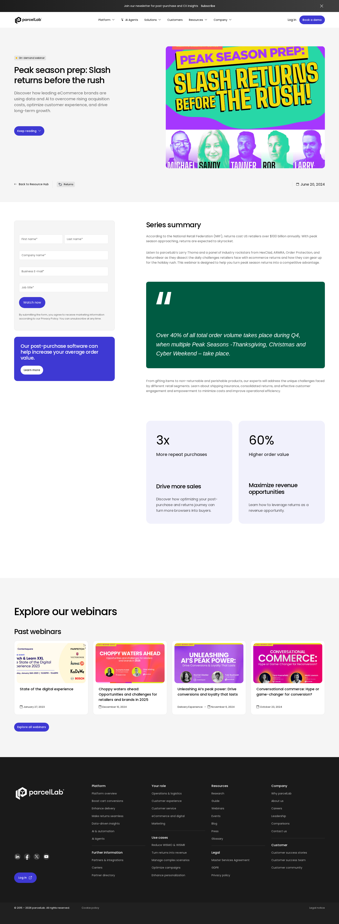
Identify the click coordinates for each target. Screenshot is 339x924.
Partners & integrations (107, 860)
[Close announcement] (322, 6)
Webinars (217, 808)
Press (215, 831)
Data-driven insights (106, 824)
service (171, 808)
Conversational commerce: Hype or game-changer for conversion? (287, 692)
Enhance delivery (103, 808)
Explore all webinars (31, 727)
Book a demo (312, 20)
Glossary (217, 839)
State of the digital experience (46, 689)
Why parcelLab (281, 793)
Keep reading (26, 131)
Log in (292, 19)
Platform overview (104, 793)
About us (277, 801)
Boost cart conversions (107, 801)
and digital (177, 816)
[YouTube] (46, 858)
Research (217, 793)
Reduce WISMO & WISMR (168, 845)
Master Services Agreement (230, 860)
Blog (214, 824)
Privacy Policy (49, 318)
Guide (215, 801)
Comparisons (280, 824)
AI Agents (98, 839)
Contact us (279, 831)
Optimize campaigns (166, 868)
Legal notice (317, 908)
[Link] (39, 794)
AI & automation (103, 831)
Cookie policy (90, 908)
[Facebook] (27, 858)
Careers (276, 808)
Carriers (97, 868)
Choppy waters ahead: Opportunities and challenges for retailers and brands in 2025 (128, 694)
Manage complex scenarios (171, 860)
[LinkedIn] (17, 858)
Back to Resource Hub (34, 184)
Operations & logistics (167, 793)
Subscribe (208, 6)
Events (216, 816)
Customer (159, 808)
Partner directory (103, 875)
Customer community (286, 868)
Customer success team (288, 860)
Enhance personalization (168, 875)
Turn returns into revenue (169, 853)
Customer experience (167, 801)
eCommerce (161, 816)
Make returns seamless (107, 816)
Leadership (278, 816)
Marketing (158, 824)
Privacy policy (220, 875)
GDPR (215, 868)
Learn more (32, 370)
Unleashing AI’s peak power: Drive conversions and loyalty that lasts (208, 692)
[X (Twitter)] (36, 858)
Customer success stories (289, 853)
